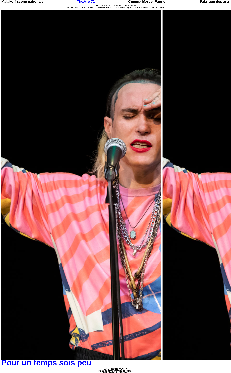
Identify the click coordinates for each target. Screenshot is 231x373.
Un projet (72, 7)
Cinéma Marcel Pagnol (147, 1)
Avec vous (87, 7)
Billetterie (158, 7)
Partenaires (104, 7)
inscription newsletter (102, 5)
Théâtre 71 (86, 1)
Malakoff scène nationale (22, 1)
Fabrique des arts (215, 1)
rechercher (117, 5)
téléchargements (130, 5)
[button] (5, 185)
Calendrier (141, 7)
